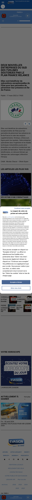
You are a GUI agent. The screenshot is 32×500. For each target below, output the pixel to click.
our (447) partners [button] (10, 217)
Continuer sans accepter (22, 208)
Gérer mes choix (16, 288)
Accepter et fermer (16, 282)
